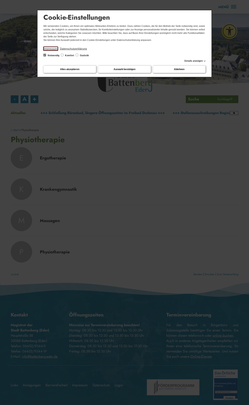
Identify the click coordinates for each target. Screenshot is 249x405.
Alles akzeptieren (69, 69)
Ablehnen (179, 69)
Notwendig (53, 55)
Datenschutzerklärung (73, 48)
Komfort (69, 55)
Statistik (84, 55)
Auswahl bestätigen (124, 69)
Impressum (51, 48)
